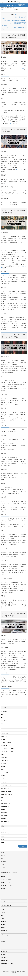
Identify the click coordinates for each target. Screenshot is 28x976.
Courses (3, 867)
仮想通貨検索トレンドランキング (8, 963)
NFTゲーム (3, 723)
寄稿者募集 (3, 941)
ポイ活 (2, 754)
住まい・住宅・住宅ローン (6, 794)
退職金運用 (3, 818)
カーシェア (3, 739)
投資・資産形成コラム (5, 803)
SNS (2, 858)
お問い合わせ (4, 948)
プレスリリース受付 (5, 944)
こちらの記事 (20, 69)
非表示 (15, 14)
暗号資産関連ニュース (5, 806)
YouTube (3, 912)
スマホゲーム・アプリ (5, 745)
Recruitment (3, 861)
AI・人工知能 (4, 711)
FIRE (2, 714)
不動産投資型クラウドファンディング (8, 785)
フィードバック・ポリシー (6, 891)
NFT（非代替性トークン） (6, 720)
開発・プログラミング (5, 821)
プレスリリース (4, 957)
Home (2, 852)
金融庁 (10, 123)
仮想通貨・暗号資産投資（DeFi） (8, 791)
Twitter (2, 909)
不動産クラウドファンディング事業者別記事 (10, 778)
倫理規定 (3, 876)
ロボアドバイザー (4, 772)
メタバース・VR (4, 760)
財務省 (2, 842)
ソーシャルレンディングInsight (7, 748)
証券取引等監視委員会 (5, 832)
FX (2, 717)
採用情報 (3, 954)
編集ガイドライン (4, 901)
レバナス (3, 766)
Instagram (3, 921)
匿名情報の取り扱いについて (7, 888)
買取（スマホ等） (4, 815)
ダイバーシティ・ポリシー (6, 879)
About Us (3, 855)
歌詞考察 (3, 809)
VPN (2, 730)
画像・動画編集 (4, 812)
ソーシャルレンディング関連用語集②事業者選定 (13, 20)
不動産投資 (3, 782)
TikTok (2, 918)
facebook (3, 924)
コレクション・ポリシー (6, 882)
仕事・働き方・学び (5, 788)
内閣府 (2, 839)
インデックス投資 (4, 733)
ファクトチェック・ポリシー (7, 885)
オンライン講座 (4, 960)
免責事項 (3, 898)
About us (3, 938)
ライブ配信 (3, 763)
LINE (2, 915)
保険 (2, 797)
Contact (2, 864)
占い (2, 800)
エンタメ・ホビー (4, 736)
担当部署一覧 (4, 951)
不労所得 (3, 775)
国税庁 (2, 836)
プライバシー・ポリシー (6, 895)
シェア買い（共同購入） (6, 742)
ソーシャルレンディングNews (7, 751)
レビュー (3, 769)
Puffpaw (3, 726)
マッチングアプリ (4, 757)
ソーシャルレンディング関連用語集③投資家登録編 (14, 22)
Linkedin (3, 927)
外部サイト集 (4, 930)
